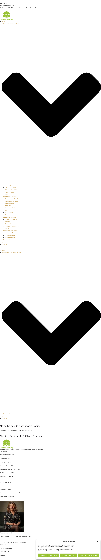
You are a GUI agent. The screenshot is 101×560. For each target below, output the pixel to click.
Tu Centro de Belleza (7, 240)
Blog (3, 242)
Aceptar (43, 555)
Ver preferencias (68, 555)
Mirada (5, 210)
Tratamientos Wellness (9, 217)
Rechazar (53, 555)
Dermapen (8, 205)
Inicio (3, 21)
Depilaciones (7, 185)
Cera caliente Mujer (10, 187)
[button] (98, 542)
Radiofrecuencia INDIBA (12, 199)
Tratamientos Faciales (9, 196)
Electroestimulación (10, 235)
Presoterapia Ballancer (11, 233)
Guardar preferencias (88, 555)
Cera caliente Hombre (11, 189)
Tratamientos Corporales (10, 230)
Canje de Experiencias (11, 224)
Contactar (4, 244)
